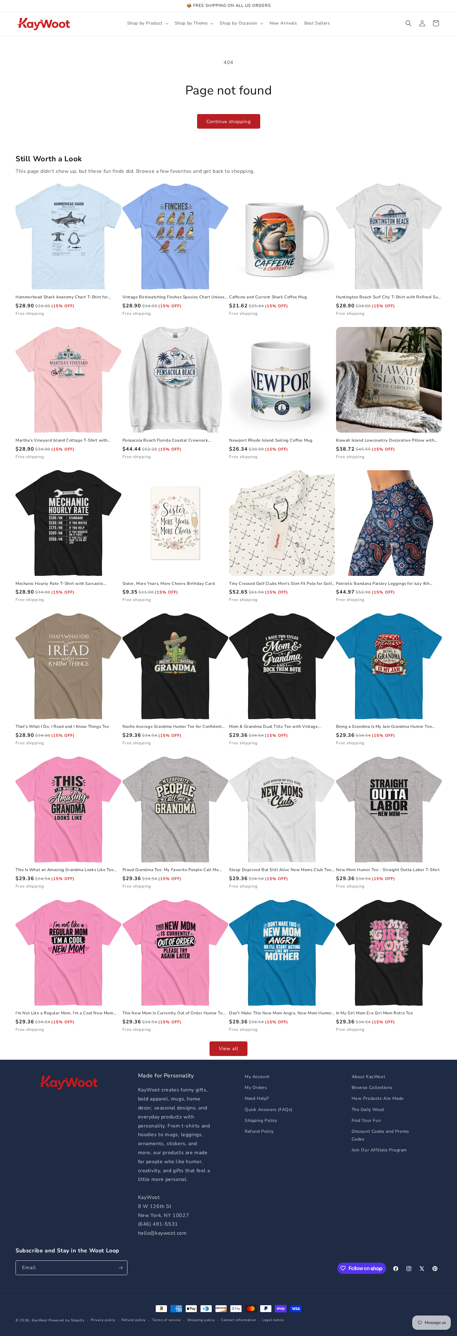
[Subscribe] (120, 1267)
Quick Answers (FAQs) (269, 1110)
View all (228, 1048)
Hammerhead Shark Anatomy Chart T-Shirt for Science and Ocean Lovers (62, 297)
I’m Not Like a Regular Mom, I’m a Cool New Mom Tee (64, 1013)
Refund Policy (259, 1131)
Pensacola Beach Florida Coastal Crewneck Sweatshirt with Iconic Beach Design (165, 440)
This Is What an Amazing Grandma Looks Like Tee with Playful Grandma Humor (65, 870)
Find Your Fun (366, 1120)
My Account (257, 1077)
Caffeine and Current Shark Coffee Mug (268, 297)
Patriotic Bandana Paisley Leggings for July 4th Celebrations (383, 583)
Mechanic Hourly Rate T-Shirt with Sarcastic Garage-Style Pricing (60, 583)
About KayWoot (368, 1077)
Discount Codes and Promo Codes (380, 1135)
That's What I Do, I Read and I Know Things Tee (62, 726)
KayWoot (40, 1320)
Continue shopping (228, 121)
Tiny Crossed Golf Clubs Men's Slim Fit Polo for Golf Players (280, 583)
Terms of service (166, 1320)
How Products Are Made (378, 1098)
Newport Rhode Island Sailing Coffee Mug (270, 440)
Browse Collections (372, 1087)
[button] (147, 23)
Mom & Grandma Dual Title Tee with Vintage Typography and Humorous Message (273, 726)
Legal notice (273, 1320)
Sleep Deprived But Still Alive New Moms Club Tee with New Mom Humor (280, 870)
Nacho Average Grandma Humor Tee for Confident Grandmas (172, 726)
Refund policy (134, 1320)
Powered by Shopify (66, 1320)
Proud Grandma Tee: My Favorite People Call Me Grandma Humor (170, 870)
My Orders (256, 1087)
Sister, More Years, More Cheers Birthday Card (168, 583)
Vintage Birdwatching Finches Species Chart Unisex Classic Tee (173, 297)
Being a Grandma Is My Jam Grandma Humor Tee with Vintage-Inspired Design (384, 726)
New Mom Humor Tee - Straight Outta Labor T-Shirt (388, 870)
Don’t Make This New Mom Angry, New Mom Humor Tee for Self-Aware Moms (280, 1013)
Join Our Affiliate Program (379, 1150)
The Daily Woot (368, 1110)
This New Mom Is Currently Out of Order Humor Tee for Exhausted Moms (173, 1013)
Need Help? (257, 1098)
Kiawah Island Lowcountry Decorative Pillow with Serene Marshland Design (385, 440)
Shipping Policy (261, 1120)
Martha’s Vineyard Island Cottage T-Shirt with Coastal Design (62, 440)
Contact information (238, 1320)
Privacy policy (103, 1320)
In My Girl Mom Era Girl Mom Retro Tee (374, 1013)
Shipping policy (201, 1320)
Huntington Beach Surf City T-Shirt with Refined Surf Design (388, 297)
